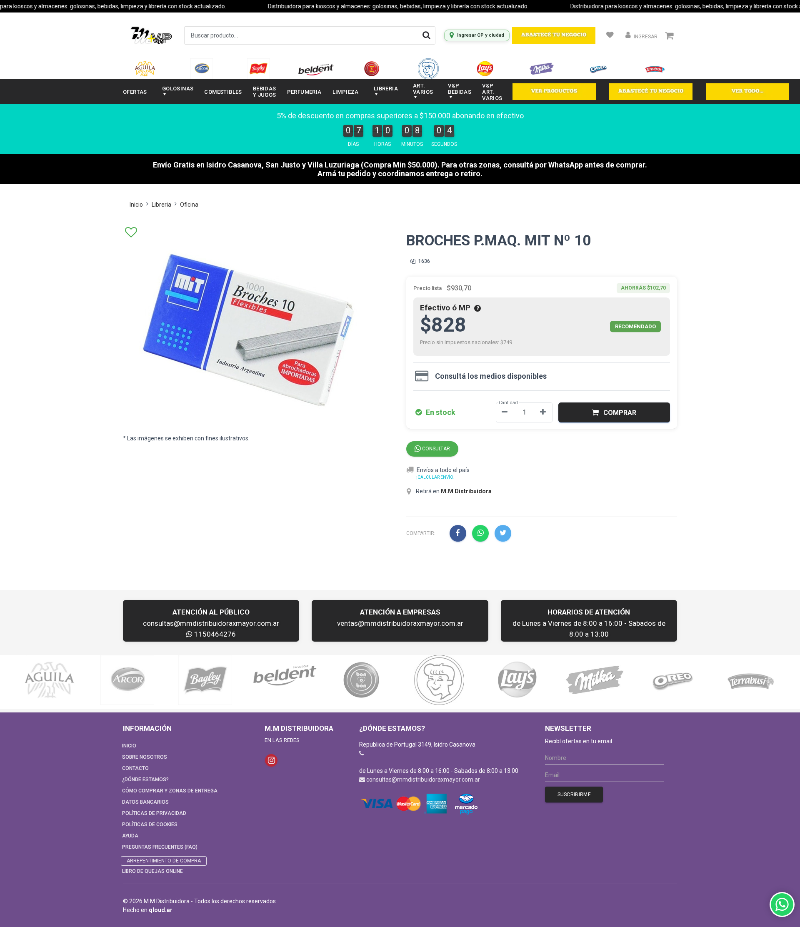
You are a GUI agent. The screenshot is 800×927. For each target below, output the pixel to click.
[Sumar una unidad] (543, 412)
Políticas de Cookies (150, 824)
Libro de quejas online (152, 871)
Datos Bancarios (145, 802)
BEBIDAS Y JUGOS (264, 91)
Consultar (435, 449)
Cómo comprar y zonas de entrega (170, 791)
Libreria (161, 204)
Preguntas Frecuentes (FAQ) (160, 847)
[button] (614, 412)
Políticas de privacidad (154, 813)
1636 (423, 261)
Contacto (135, 768)
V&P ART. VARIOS (492, 91)
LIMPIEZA (345, 92)
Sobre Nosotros (144, 757)
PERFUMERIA (304, 92)
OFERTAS (135, 92)
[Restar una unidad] (504, 412)
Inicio (136, 204)
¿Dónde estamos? (145, 779)
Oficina (189, 204)
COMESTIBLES (223, 92)
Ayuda (130, 836)
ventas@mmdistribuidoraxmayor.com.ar (400, 623)
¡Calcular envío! (435, 477)
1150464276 (214, 634)
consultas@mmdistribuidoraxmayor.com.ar (211, 623)
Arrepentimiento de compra (164, 861)
